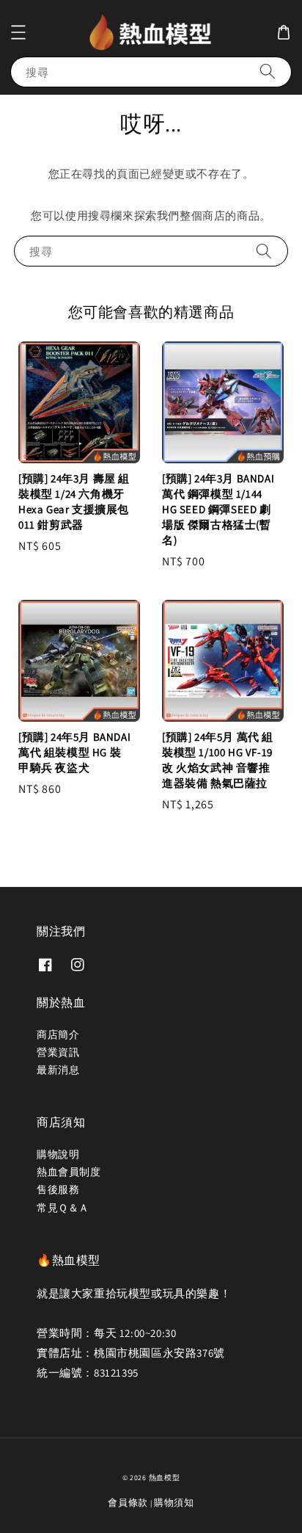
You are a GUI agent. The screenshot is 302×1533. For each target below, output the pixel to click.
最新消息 (58, 1069)
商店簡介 (58, 1034)
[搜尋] (267, 71)
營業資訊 (58, 1052)
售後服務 (58, 1189)
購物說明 (58, 1154)
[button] (18, 32)
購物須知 (174, 1502)
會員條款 (128, 1502)
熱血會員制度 (69, 1171)
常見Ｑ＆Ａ (63, 1207)
